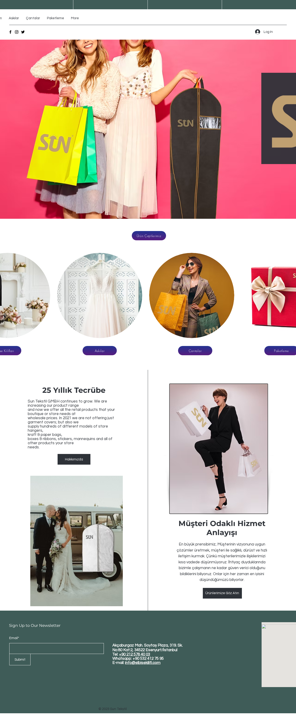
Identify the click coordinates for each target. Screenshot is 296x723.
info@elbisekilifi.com (142, 663)
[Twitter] (23, 32)
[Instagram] (16, 32)
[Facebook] (10, 32)
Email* (14, 638)
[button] (99, 295)
